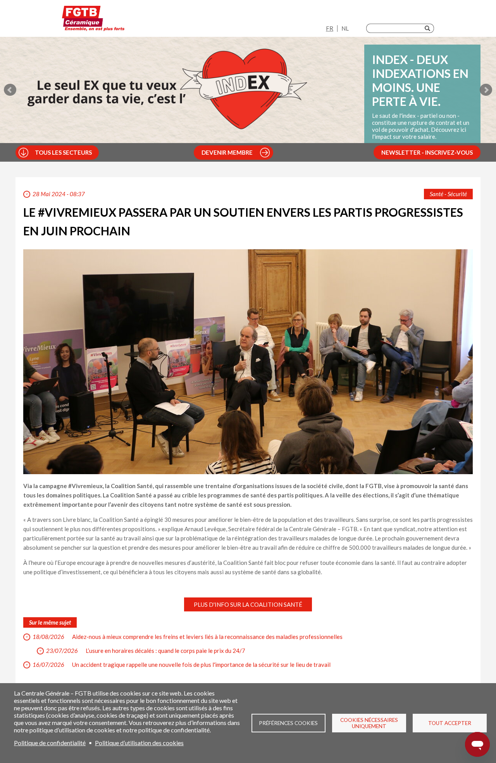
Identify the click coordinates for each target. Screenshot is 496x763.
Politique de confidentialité (50, 742)
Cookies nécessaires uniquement (369, 723)
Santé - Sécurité (448, 193)
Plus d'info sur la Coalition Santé (248, 604)
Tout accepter (449, 723)
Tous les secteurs (63, 152)
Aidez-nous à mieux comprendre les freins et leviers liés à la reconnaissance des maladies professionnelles (207, 636)
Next (486, 90)
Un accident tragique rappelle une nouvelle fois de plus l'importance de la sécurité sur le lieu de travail (201, 664)
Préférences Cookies (288, 723)
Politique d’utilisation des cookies (139, 742)
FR (329, 28)
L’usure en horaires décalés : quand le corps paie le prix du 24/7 (165, 650)
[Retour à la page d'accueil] (93, 20)
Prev (10, 90)
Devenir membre (227, 152)
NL (345, 28)
